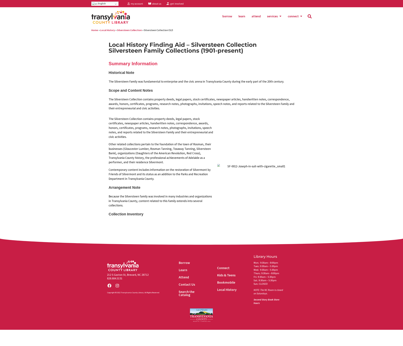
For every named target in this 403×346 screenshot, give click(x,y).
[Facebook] (109, 286)
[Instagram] (117, 286)
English (101, 3)
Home (94, 30)
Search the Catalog (186, 293)
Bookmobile (226, 282)
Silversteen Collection (129, 30)
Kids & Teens (226, 275)
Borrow (227, 16)
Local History (107, 30)
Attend (256, 16)
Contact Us (187, 284)
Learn (241, 16)
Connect (293, 16)
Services (272, 16)
